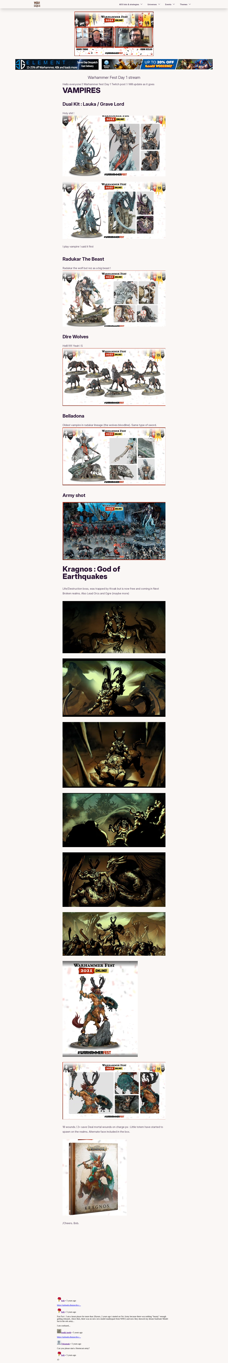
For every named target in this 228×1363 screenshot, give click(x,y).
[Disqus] (114, 1262)
